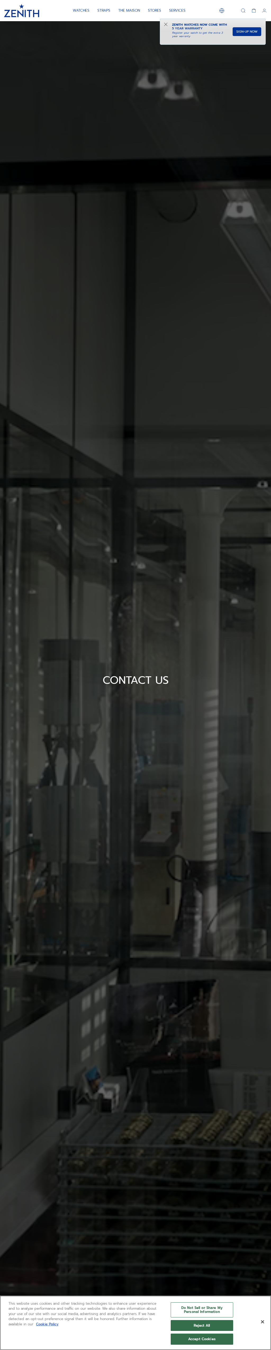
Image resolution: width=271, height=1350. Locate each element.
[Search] (243, 11)
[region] (135, 1323)
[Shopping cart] (253, 10)
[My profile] (264, 10)
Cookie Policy (47, 1324)
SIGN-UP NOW (247, 31)
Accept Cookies (202, 1339)
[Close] (262, 1322)
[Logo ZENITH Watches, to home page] (21, 10)
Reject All (202, 1325)
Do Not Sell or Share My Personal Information (202, 1310)
